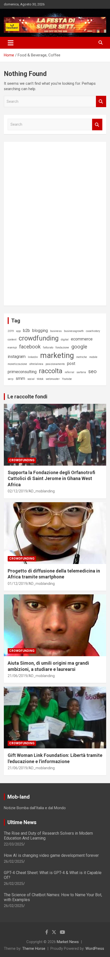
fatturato (48, 347)
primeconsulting (22, 371)
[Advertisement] (46, 223)
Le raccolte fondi (27, 397)
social (31, 379)
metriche (81, 357)
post (71, 363)
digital (65, 339)
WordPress (94, 948)
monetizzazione (17, 364)
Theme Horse (33, 948)
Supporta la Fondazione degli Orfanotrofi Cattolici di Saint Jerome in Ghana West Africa (51, 478)
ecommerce (82, 339)
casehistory (93, 331)
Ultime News (22, 822)
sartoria (81, 372)
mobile (93, 357)
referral (69, 372)
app (18, 331)
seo (92, 371)
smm (20, 378)
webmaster (53, 379)
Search (101, 101)
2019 (11, 331)
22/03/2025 (13, 844)
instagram (17, 356)
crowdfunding (39, 338)
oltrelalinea (36, 364)
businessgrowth (74, 331)
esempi (12, 347)
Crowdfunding (22, 460)
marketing (57, 355)
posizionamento (55, 364)
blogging (40, 330)
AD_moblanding (42, 491)
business (56, 331)
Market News (68, 941)
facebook (30, 347)
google (79, 347)
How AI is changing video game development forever (51, 855)
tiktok (40, 379)
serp (10, 379)
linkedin (33, 357)
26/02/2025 (13, 861)
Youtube (67, 379)
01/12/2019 (17, 584)
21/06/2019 (17, 676)
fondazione (62, 347)
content (12, 339)
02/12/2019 (17, 491)
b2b (26, 330)
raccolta (50, 371)
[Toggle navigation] (10, 43)
